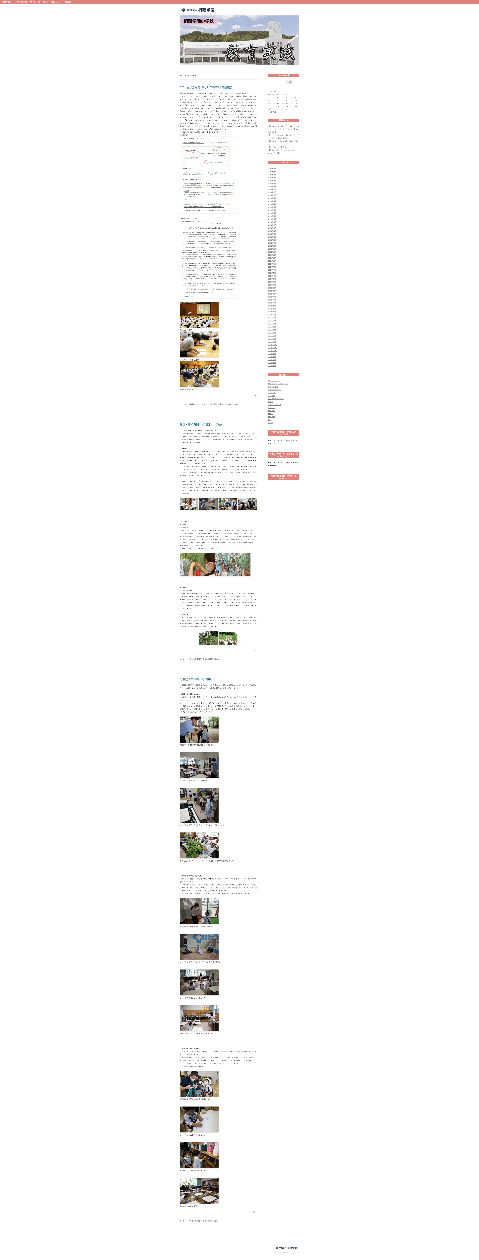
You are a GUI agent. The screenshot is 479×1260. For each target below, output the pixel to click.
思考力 (270, 413)
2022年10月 (272, 294)
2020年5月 (272, 365)
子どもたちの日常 (194, 659)
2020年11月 (272, 347)
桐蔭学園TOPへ (8, 2)
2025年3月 (272, 213)
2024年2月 (272, 249)
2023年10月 (272, 261)
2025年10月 (272, 195)
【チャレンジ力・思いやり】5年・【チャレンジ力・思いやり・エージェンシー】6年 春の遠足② (283, 129)
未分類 (270, 422)
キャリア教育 (273, 387)
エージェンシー (274, 381)
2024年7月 (272, 234)
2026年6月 (272, 171)
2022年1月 (272, 315)
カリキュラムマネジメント (278, 384)
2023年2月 (272, 282)
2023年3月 (272, 279)
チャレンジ (272, 392)
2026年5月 (272, 174)
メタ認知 (271, 395)
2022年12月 (272, 288)
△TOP (255, 395)
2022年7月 (272, 300)
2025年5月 (272, 207)
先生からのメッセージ (276, 398)
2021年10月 (272, 324)
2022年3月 (272, 309)
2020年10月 (272, 350)
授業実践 (191, 404)
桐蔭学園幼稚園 (21, 2)
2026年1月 (272, 186)
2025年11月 (272, 192)
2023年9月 (272, 264)
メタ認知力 (215, 404)
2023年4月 (272, 276)
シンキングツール (274, 389)
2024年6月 (272, 237)
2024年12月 (272, 222)
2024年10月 (272, 228)
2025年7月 (272, 201)
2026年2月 (272, 183)
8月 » (275, 111)
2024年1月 (272, 252)
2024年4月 (272, 243)
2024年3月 (272, 246)
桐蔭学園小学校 (34, 2)
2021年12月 (272, 318)
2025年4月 (272, 210)
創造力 (270, 401)
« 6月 (270, 111)
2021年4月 (272, 336)
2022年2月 (272, 312)
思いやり (271, 410)
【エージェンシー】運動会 (278, 147)
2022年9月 (272, 297)
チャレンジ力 (205, 404)
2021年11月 (272, 321)
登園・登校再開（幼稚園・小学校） (202, 424)
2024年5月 (272, 240)
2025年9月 (272, 198)
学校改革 (271, 407)
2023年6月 (272, 270)
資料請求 (68, 2)
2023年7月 (272, 267)
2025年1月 (272, 219)
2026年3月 (272, 180)
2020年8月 (272, 356)
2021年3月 (272, 339)
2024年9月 (272, 231)
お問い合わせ (55, 2)
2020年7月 (272, 359)
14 (273, 103)
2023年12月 (272, 255)
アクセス (45, 2)
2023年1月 (272, 285)
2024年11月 (272, 225)
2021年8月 (272, 330)
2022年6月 (272, 303)
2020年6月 (272, 362)
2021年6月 (272, 333)
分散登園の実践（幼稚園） (196, 679)
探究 (269, 419)
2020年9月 (272, 353)
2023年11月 (272, 258)
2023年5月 (272, 273)
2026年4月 (272, 177)
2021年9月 (272, 327)
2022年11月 (272, 291)
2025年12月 (272, 189)
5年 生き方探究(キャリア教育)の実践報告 (206, 87)
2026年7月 (272, 168)
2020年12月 (272, 344)
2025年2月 (272, 216)
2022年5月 (272, 306)
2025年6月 (272, 204)
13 (269, 103)
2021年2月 (272, 341)
